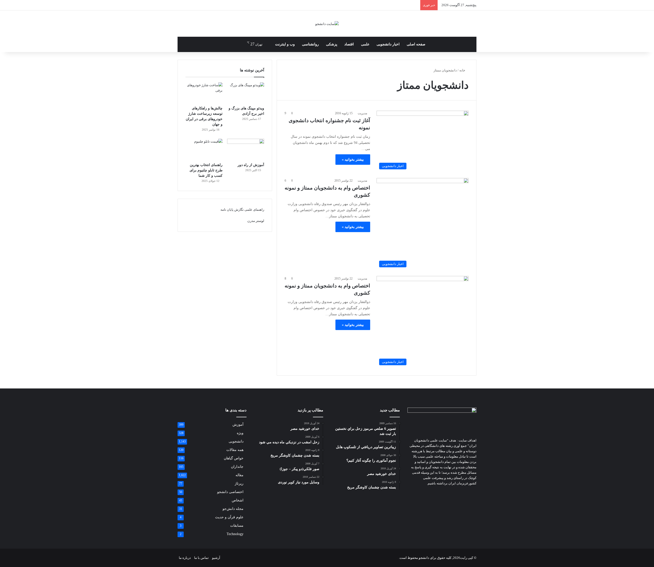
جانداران (237, 467)
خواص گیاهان (233, 458)
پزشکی (331, 44)
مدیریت (362, 113)
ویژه (240, 433)
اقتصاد (349, 44)
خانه (462, 70)
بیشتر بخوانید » (353, 159)
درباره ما (185, 558)
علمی (365, 44)
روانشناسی (310, 44)
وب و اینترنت (285, 44)
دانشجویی (236, 441)
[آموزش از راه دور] (245, 149)
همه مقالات (234, 450)
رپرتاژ (239, 483)
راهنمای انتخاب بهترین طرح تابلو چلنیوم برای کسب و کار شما (206, 170)
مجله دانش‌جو (233, 509)
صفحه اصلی (416, 44)
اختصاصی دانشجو (230, 492)
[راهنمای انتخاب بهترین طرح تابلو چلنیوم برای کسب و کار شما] (204, 149)
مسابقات (236, 525)
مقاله (239, 475)
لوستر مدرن (255, 221)
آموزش (237, 424)
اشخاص (237, 500)
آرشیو (216, 558)
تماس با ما (201, 558)
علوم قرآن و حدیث (229, 517)
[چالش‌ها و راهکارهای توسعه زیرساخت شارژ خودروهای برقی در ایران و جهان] (204, 92)
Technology (235, 534)
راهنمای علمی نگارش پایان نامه (242, 209)
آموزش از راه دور (251, 165)
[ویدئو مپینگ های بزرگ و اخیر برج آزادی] (245, 92)
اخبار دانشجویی (388, 44)
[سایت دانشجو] (327, 24)
